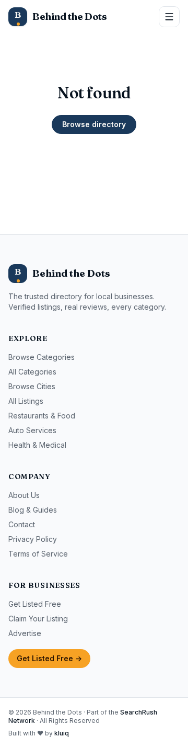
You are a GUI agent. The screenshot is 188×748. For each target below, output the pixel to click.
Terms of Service (38, 553)
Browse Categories (41, 357)
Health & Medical (37, 444)
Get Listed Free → (49, 658)
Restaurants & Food (41, 415)
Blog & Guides (32, 509)
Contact (21, 524)
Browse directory (94, 124)
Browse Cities (31, 386)
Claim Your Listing (38, 618)
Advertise (24, 633)
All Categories (32, 371)
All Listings (25, 400)
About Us (24, 495)
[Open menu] (169, 16)
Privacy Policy (32, 539)
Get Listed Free (34, 603)
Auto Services (32, 430)
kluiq (61, 733)
